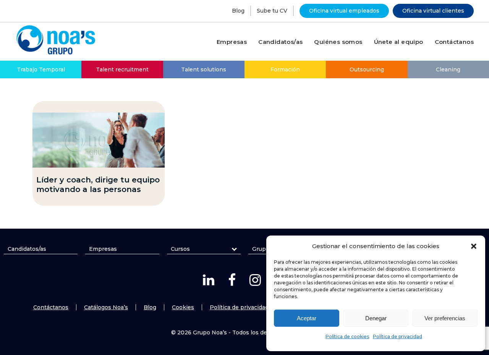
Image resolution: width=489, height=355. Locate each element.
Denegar (376, 318)
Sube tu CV (272, 10)
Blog (238, 10)
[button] (474, 246)
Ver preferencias (444, 318)
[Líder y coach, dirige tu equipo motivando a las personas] (98, 140)
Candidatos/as (27, 248)
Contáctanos (50, 307)
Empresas (103, 248)
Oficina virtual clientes (433, 10)
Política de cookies (347, 336)
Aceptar (306, 318)
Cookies (183, 307)
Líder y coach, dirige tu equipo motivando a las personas (98, 184)
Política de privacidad (397, 336)
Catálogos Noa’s (106, 307)
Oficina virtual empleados (344, 10)
